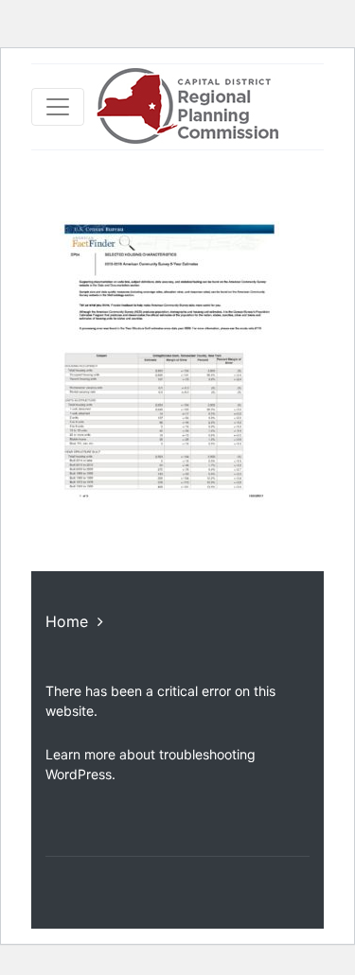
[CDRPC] (187, 106)
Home (66, 621)
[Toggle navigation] (57, 107)
